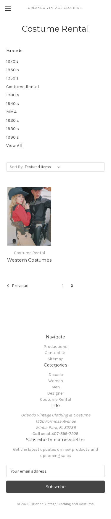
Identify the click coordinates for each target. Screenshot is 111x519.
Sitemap (56, 358)
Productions (55, 346)
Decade (56, 374)
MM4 (11, 111)
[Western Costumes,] (29, 216)
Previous (19, 285)
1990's (12, 137)
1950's (12, 78)
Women (55, 380)
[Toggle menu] (8, 8)
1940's (12, 103)
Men (56, 387)
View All (14, 145)
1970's (12, 61)
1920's (12, 120)
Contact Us (56, 352)
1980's (12, 95)
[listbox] (43, 167)
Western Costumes (29, 260)
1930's (12, 128)
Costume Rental (22, 86)
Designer (55, 393)
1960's (12, 69)
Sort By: (16, 167)
